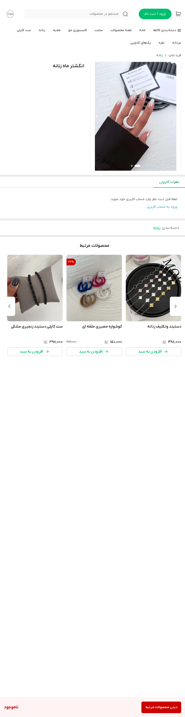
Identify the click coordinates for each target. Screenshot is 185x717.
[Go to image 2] (132, 166)
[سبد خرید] (178, 14)
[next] (9, 306)
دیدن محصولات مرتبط (161, 707)
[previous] (175, 306)
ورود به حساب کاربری (162, 207)
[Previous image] (97, 116)
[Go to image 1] (137, 166)
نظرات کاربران (169, 182)
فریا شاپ (175, 55)
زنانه (159, 55)
